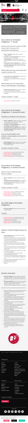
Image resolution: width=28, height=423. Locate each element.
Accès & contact (17, 365)
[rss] (22, 411)
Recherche (3, 364)
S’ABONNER (5, 401)
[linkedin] (9, 411)
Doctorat (3, 388)
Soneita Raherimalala (8, 156)
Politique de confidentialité (19, 370)
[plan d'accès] (23, 10)
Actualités (16, 364)
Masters (2, 385)
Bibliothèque (16, 373)
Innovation (3, 365)
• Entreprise (16, 388)
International (3, 369)
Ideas (2, 367)
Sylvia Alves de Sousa (8, 152)
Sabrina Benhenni (8, 218)
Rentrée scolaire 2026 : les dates (15, 352)
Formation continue (5, 390)
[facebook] (5, 411)
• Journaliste (16, 390)
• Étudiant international (19, 385)
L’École (2, 362)
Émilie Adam (7, 100)
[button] (6, 421)
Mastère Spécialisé (5, 387)
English (15, 375)
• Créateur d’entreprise (19, 393)
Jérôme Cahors (7, 153)
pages (7, 352)
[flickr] (15, 411)
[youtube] (19, 411)
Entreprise (3, 370)
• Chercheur (16, 387)
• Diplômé (16, 391)
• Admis (15, 384)
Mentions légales (17, 372)
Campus (3, 372)
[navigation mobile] (26, 10)
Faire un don (16, 367)
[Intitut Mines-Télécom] (16, 1)
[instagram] (12, 411)
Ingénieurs (3, 384)
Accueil (2, 352)
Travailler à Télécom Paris (19, 369)
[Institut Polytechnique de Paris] (17, 6)
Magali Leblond (7, 154)
